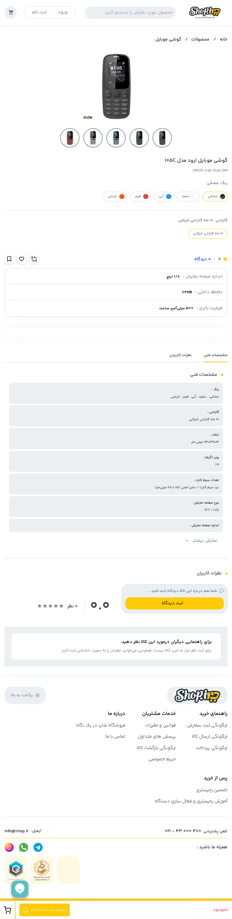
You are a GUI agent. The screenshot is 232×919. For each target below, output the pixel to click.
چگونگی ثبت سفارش (207, 725)
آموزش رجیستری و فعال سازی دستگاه (191, 801)
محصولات (200, 39)
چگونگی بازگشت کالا (156, 748)
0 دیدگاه (202, 259)
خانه (223, 39)
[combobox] (130, 12)
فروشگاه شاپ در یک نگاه (100, 725)
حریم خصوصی (162, 759)
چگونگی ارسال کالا (209, 736)
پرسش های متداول (157, 736)
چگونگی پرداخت (211, 748)
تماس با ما (115, 736)
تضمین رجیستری (211, 790)
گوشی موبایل (168, 39)
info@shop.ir (16, 831)
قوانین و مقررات (160, 725)
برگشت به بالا (22, 695)
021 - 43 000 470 (183, 831)
